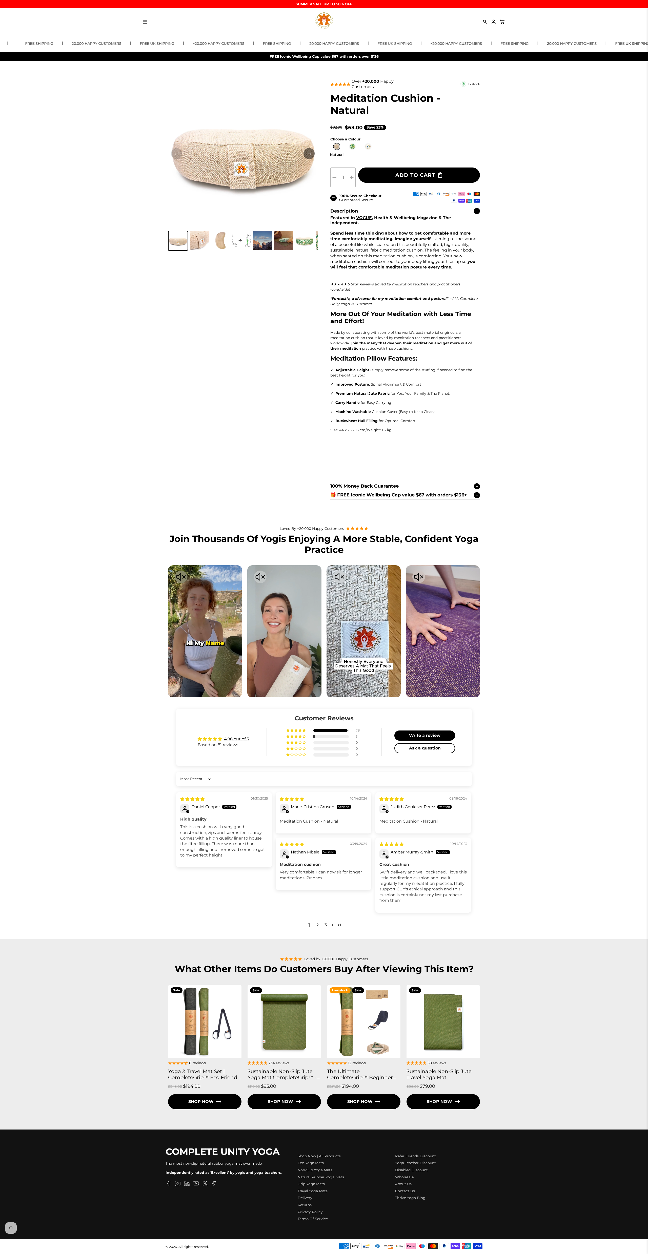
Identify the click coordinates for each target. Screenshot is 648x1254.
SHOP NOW (201, 1101)
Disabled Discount (411, 1170)
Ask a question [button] (425, 748)
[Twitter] (205, 1184)
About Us (403, 1184)
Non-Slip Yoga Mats (315, 1170)
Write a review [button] (424, 735)
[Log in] (494, 22)
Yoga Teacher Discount (415, 1163)
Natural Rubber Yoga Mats (321, 1177)
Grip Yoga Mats (311, 1184)
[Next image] (309, 153)
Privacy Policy (310, 1212)
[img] (192, 799)
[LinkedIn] (187, 1184)
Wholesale (404, 1177)
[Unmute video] (181, 577)
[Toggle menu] (145, 22)
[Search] (485, 22)
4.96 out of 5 (236, 739)
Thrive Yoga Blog (410, 1198)
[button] (178, 241)
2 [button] (317, 925)
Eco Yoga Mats (311, 1163)
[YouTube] (196, 1184)
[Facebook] (169, 1184)
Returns (305, 1205)
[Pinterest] (214, 1184)
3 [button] (326, 925)
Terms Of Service (313, 1219)
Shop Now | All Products (319, 1156)
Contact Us (405, 1191)
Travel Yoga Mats (313, 1191)
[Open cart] (502, 22)
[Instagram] (178, 1184)
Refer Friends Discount (415, 1156)
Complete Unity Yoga (223, 1151)
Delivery (305, 1198)
